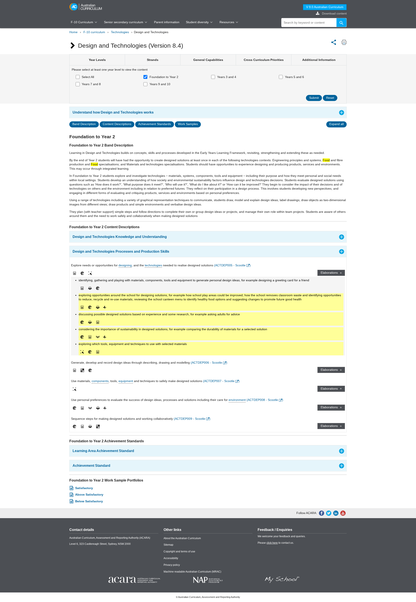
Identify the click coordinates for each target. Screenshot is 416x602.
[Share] (333, 42)
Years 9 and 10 (160, 84)
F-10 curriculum (94, 32)
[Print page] (343, 42)
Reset (330, 97)
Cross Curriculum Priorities (264, 60)
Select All (88, 77)
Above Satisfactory (89, 494)
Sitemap (168, 544)
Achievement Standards (154, 124)
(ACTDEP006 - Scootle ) (209, 362)
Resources (227, 22)
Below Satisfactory (89, 501)
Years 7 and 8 (91, 84)
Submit (314, 97)
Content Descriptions (117, 124)
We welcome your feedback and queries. (282, 536)
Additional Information (319, 60)
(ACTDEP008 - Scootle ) (265, 400)
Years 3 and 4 (226, 77)
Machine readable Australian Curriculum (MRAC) (192, 571)
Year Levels (97, 60)
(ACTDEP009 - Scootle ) (192, 418)
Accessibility (171, 558)
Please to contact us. (276, 542)
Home (73, 32)
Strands (152, 60)
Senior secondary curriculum (124, 22)
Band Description (84, 124)
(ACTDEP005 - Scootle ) (232, 265)
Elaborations (329, 272)
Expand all (336, 124)
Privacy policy (172, 564)
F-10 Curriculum (82, 22)
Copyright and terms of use (179, 551)
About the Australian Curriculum (182, 538)
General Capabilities (208, 60)
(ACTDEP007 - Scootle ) (221, 381)
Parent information (166, 22)
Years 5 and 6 (294, 77)
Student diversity (198, 22)
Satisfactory (84, 488)
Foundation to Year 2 (164, 77)
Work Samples (188, 124)
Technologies (120, 32)
